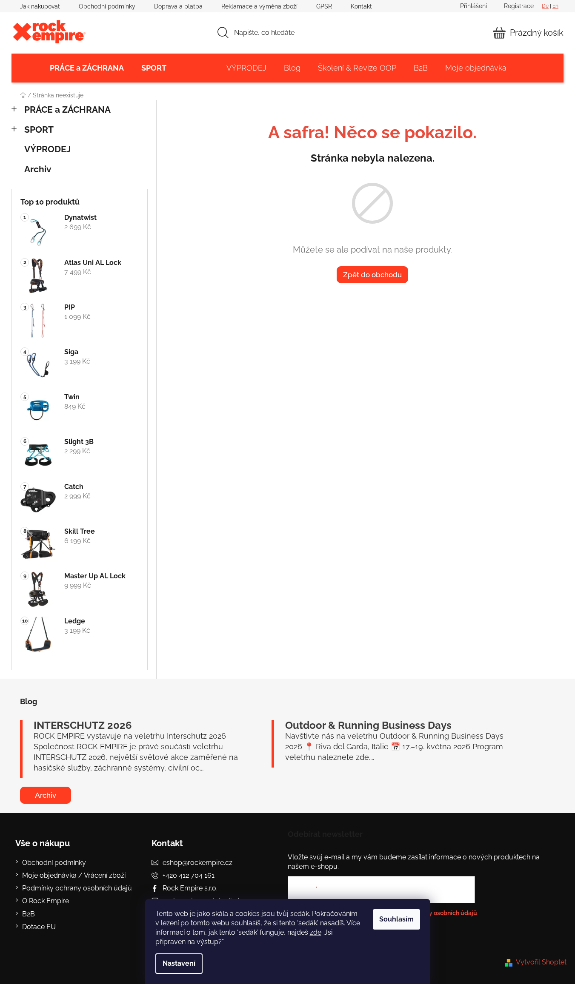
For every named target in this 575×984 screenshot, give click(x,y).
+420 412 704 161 (189, 875)
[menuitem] (86, 68)
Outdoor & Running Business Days (368, 725)
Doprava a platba (178, 6)
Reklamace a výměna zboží (259, 6)
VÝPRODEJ (47, 149)
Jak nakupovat (40, 6)
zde (315, 932)
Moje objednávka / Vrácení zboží (74, 875)
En (555, 6)
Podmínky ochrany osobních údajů (77, 888)
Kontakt (361, 6)
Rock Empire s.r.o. (190, 888)
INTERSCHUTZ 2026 (83, 725)
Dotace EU (39, 927)
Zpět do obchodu (372, 274)
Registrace (519, 6)
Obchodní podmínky (107, 6)
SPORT (39, 129)
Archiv (37, 169)
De (545, 6)
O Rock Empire (45, 901)
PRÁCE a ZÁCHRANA (67, 109)
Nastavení (179, 963)
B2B (28, 914)
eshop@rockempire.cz (197, 863)
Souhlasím (396, 919)
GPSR (324, 6)
